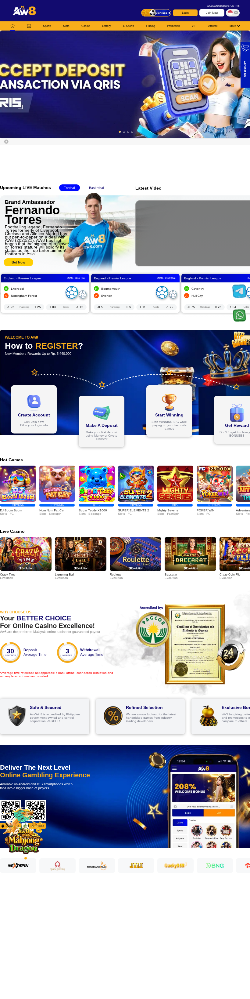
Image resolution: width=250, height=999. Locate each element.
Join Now (212, 12)
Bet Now (18, 262)
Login (185, 12)
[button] (125, 84)
